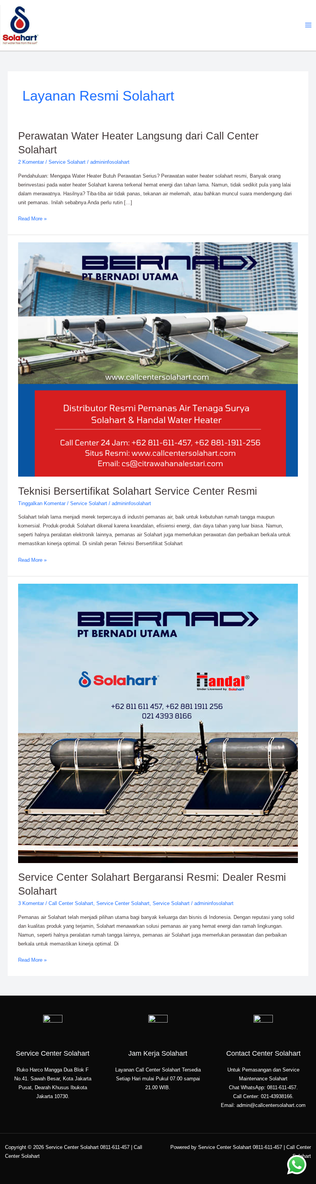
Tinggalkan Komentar (42, 503)
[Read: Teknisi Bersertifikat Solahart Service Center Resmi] (158, 359)
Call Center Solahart (71, 903)
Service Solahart (67, 162)
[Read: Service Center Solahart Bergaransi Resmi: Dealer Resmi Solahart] (158, 723)
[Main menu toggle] (308, 25)
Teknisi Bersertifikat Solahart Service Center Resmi (137, 491)
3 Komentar (31, 903)
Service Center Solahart (123, 903)
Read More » (32, 218)
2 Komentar (31, 162)
